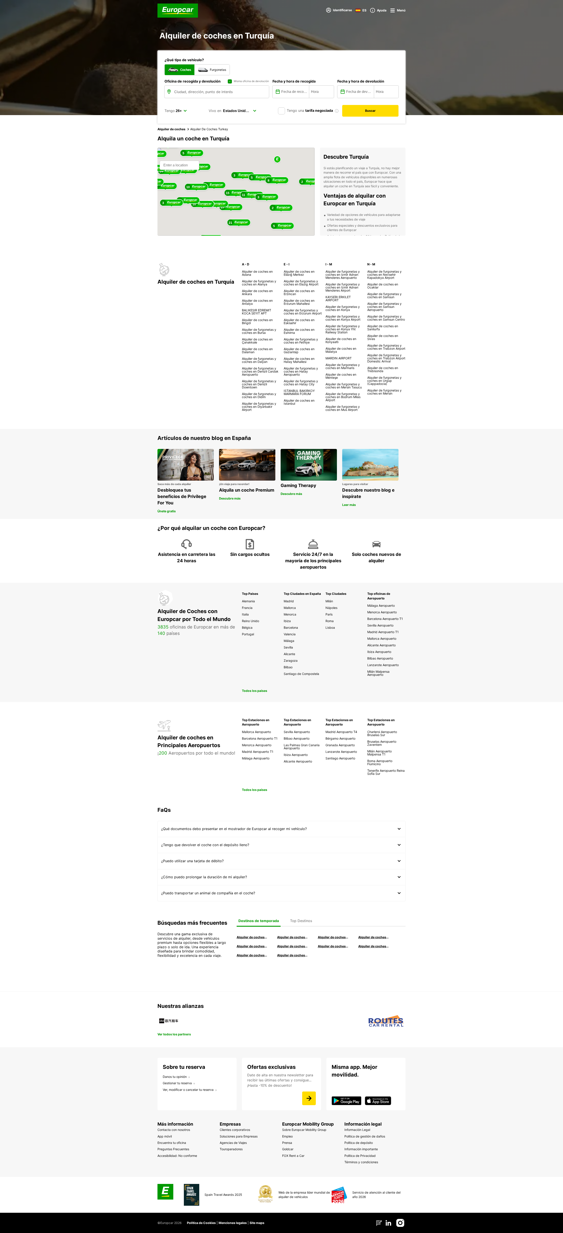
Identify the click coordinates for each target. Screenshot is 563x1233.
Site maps (257, 1223)
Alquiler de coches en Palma (252, 955)
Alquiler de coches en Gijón (373, 937)
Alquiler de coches (171, 129)
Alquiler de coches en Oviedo (292, 955)
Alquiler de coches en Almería (292, 946)
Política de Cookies (201, 1223)
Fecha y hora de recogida (294, 81)
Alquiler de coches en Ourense (333, 937)
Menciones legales (233, 1223)
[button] (277, 160)
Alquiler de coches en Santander (333, 946)
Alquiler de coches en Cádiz (252, 946)
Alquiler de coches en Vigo (373, 946)
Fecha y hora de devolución (360, 81)
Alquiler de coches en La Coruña (292, 937)
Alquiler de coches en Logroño (252, 937)
